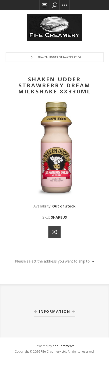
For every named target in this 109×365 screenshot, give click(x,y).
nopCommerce (64, 346)
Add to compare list (54, 232)
